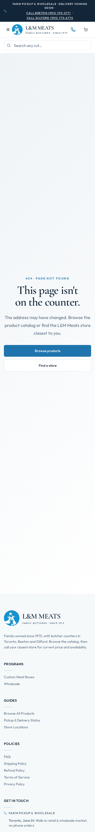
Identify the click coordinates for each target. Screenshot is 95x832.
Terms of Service (17, 777)
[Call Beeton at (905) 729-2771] (73, 29)
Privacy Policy (14, 784)
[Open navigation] (8, 29)
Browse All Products (19, 713)
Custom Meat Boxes (19, 677)
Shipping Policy (15, 763)
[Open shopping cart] (85, 29)
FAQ (7, 756)
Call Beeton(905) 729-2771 (48, 13)
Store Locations (16, 727)
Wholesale (12, 684)
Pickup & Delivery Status (22, 720)
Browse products (47, 351)
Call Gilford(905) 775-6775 (50, 18)
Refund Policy (14, 770)
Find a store (48, 365)
